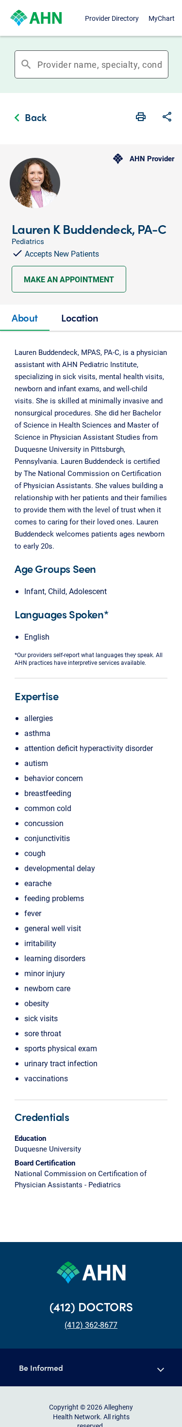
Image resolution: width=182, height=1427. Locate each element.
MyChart (162, 18)
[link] (28, 118)
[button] (167, 117)
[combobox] (99, 64)
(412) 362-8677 (91, 1325)
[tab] (25, 318)
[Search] (165, 64)
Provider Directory (112, 18)
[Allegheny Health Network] (36, 18)
